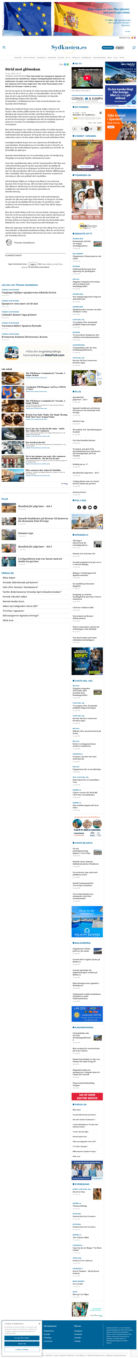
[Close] (39, 1323)
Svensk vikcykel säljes (15, 596)
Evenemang (86, 58)
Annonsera (48, 1341)
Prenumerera (108, 48)
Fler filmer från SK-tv (81, 90)
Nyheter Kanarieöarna (116, 1355)
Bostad (61, 58)
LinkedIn (77, 1338)
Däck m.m (8, 620)
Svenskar (51, 58)
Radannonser (99, 58)
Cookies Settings (22, 1350)
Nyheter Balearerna (96, 1355)
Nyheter (18, 58)
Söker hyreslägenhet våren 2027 (20, 606)
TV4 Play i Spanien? (13, 610)
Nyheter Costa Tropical (56, 1355)
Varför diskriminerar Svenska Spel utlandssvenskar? (32, 592)
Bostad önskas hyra (13, 601)
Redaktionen (49, 1331)
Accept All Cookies (22, 1338)
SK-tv (68, 58)
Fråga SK (76, 58)
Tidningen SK (83, 175)
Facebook (78, 1334)
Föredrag (47, 1338)
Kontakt (47, 1334)
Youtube (77, 1341)
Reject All (22, 1344)
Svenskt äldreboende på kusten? (20, 582)
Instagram (78, 1331)
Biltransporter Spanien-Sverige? (21, 615)
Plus (115, 58)
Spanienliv (41, 58)
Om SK (121, 58)
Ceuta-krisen (29, 58)
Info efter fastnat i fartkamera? (20, 587)
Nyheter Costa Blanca (76, 1355)
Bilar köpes (9, 577)
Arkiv (109, 58)
